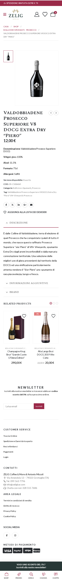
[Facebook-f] (6, 535)
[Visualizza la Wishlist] (45, 14)
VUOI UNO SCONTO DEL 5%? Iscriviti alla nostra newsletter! (31, 566)
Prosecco (36, 188)
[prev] (51, 113)
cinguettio (12, 205)
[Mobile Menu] (5, 14)
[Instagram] (15, 535)
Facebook (6, 205)
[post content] (16, 327)
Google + (25, 205)
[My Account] (37, 14)
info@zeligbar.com (15, 484)
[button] (50, 303)
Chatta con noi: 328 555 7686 (21, 488)
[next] (56, 113)
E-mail (31, 205)
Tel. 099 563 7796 (15, 481)
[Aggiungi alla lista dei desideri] (24, 316)
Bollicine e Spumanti (22, 188)
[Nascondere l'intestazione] (16, 14)
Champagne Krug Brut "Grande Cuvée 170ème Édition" (16, 354)
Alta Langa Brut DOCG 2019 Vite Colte (45, 354)
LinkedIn (19, 205)
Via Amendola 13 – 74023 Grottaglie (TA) (27, 477)
